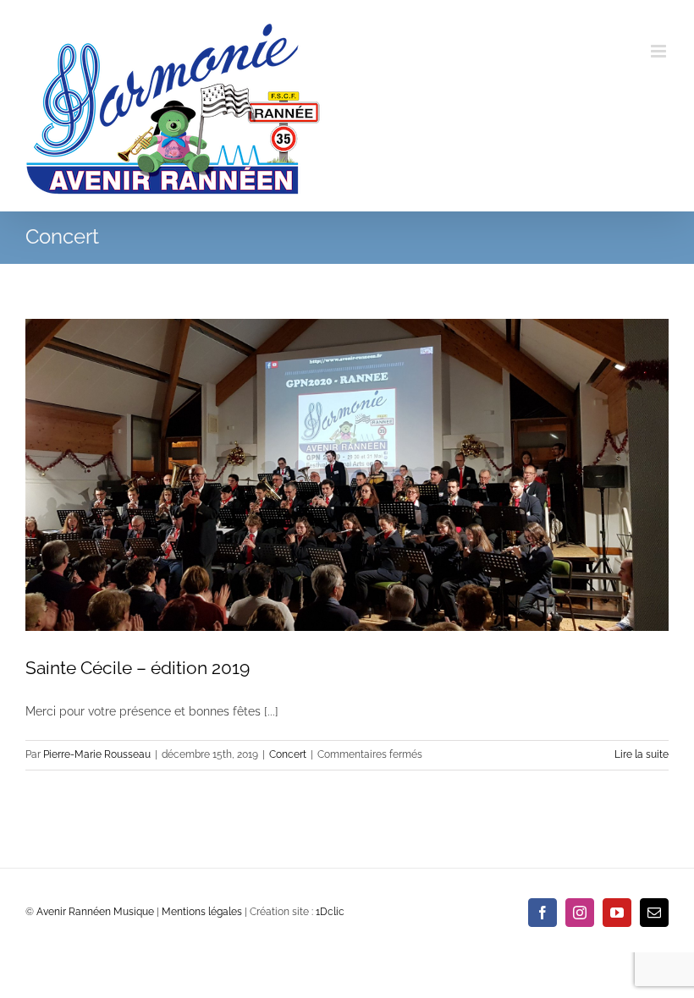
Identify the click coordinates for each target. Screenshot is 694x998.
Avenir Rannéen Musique (95, 912)
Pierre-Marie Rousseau (97, 754)
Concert (287, 754)
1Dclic (330, 912)
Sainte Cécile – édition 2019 (137, 667)
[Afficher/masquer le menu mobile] (660, 51)
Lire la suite (641, 754)
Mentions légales (202, 912)
